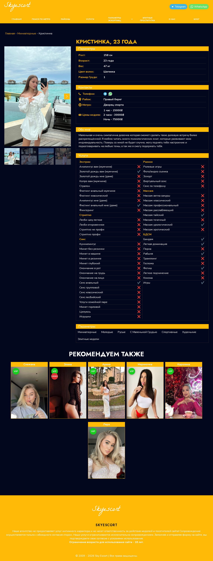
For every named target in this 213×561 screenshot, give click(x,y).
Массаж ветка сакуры (156, 196)
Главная (16, 19)
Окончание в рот (90, 268)
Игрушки (85, 316)
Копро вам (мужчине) (92, 181)
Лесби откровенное (91, 225)
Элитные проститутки (147, 19)
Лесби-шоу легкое (90, 220)
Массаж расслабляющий (158, 210)
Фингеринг (86, 210)
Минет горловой (89, 307)
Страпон (84, 186)
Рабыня (148, 254)
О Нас (172, 19)
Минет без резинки (91, 249)
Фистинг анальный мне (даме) (98, 205)
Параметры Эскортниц (114, 19)
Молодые (107, 332)
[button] (178, 6)
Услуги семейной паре (93, 302)
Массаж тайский (153, 215)
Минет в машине (90, 254)
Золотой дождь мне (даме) (96, 176)
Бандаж (148, 239)
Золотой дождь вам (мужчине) (98, 171)
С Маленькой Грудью (143, 332)
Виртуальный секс (154, 181)
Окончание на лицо (91, 278)
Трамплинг (150, 258)
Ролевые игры (152, 167)
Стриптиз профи (89, 234)
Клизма (148, 278)
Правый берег (113, 99)
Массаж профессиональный (160, 205)
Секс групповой (89, 287)
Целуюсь (85, 312)
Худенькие (189, 332)
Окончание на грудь (92, 273)
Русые (121, 332)
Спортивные (170, 332)
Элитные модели (88, 339)
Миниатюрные (26, 33)
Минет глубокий (89, 263)
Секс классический (91, 292)
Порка (147, 249)
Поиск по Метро (41, 19)
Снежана (29, 364)
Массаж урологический (157, 225)
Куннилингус (87, 244)
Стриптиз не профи (91, 229)
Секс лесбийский (90, 297)
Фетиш (147, 268)
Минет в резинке (90, 258)
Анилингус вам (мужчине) (95, 167)
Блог (196, 19)
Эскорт (147, 176)
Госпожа (148, 263)
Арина (106, 364)
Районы (65, 19)
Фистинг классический (93, 196)
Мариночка (145, 364)
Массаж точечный (154, 220)
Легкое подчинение (156, 273)
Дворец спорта (114, 105)
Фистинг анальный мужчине (97, 191)
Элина (68, 364)
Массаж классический (156, 200)
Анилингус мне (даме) (93, 200)
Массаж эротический (156, 229)
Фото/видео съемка (155, 171)
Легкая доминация (155, 244)
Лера (106, 424)
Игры (146, 283)
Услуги (90, 19)
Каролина (183, 364)
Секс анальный (88, 283)
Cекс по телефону (154, 186)
